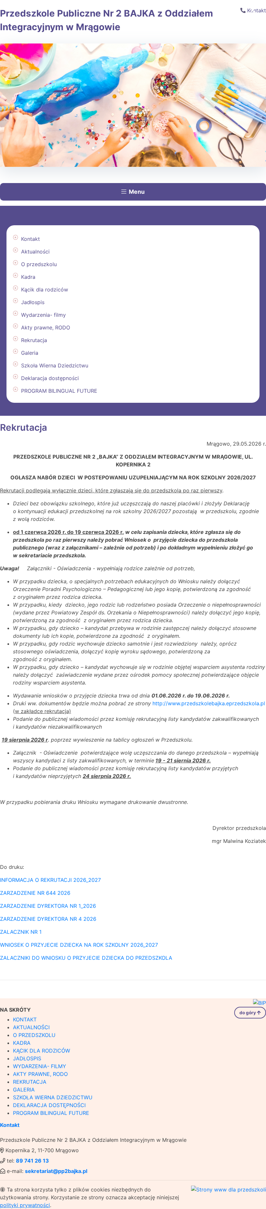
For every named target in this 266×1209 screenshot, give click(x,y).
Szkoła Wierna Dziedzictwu (54, 365)
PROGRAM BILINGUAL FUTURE (59, 391)
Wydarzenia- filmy (43, 315)
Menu (137, 191)
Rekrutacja (34, 340)
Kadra (28, 277)
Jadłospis (32, 302)
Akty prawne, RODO (45, 327)
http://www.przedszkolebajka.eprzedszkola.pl (208, 703)
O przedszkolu (39, 264)
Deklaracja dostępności (50, 378)
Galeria (29, 353)
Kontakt (30, 239)
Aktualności (35, 251)
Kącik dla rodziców (44, 289)
